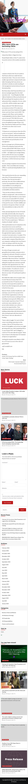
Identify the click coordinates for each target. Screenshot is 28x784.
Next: (17, 361)
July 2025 (4, 567)
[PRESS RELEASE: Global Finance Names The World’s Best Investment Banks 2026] (14, 759)
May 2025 (4, 573)
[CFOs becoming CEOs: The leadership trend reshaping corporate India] (14, 431)
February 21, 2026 (10, 420)
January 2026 (5, 550)
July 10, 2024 (9, 48)
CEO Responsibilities (6, 42)
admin (4, 48)
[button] (2, 34)
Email (16, 482)
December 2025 (6, 553)
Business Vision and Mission (9, 612)
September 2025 (6, 561)
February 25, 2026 (10, 720)
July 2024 (4, 601)
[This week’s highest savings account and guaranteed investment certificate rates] (14, 706)
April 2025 (4, 575)
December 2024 (6, 587)
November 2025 (6, 556)
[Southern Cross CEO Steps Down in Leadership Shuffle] (14, 732)
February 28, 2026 (10, 667)
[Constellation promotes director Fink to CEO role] (14, 406)
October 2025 (5, 559)
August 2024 (5, 598)
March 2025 (5, 578)
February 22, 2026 (10, 394)
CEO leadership (6, 618)
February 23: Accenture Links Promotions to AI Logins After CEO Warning (14, 520)
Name (4, 482)
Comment (5, 462)
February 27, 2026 (10, 693)
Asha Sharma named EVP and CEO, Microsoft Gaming (13, 524)
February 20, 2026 (10, 445)
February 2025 (5, 581)
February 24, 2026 (10, 746)
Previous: (12, 356)
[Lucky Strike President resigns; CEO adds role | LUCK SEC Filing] (14, 381)
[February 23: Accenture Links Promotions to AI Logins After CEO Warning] (14, 653)
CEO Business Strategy (8, 615)
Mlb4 (2, 632)
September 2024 (6, 595)
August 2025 (5, 564)
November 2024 (6, 589)
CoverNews (21, 779)
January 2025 (5, 584)
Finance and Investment (8, 624)
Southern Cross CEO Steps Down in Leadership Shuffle (13, 533)
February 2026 (5, 548)
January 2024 (5, 603)
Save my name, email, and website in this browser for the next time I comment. (13, 497)
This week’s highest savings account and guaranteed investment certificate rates (12, 529)
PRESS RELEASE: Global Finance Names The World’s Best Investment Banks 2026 (13, 538)
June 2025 (4, 570)
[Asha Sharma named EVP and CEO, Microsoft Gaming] (14, 680)
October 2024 (5, 592)
